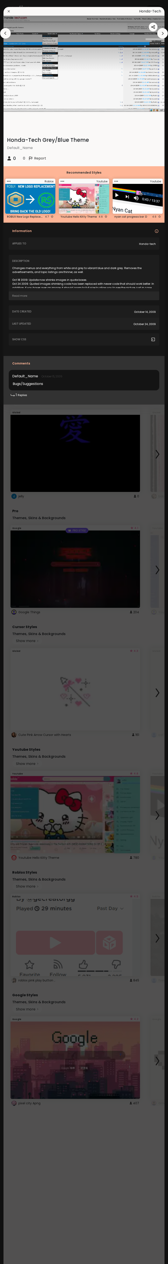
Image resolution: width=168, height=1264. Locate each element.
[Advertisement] (17, 632)
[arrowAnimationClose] (5, 33)
